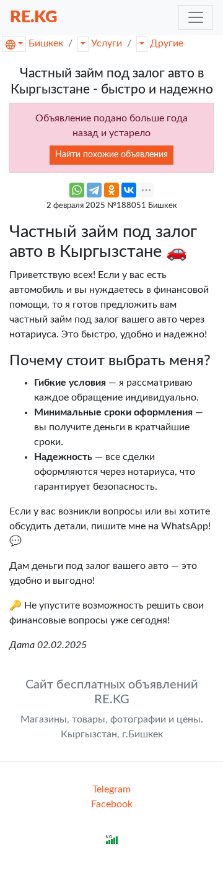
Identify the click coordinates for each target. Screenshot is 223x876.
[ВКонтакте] (128, 190)
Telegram (111, 789)
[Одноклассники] (111, 190)
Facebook (112, 804)
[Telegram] (94, 190)
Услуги (106, 43)
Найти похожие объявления (111, 154)
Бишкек (45, 43)
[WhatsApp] (76, 190)
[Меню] (195, 17)
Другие (166, 43)
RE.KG (34, 17)
